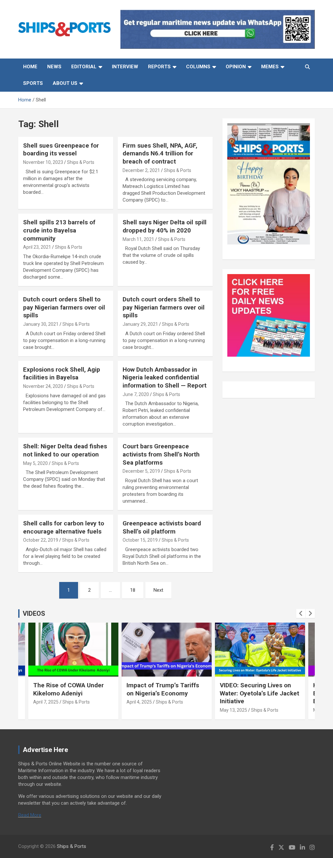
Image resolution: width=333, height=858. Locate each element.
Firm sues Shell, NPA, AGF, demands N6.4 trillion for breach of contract (160, 153)
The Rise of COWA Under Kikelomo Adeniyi (68, 689)
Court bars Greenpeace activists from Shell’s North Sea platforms (161, 454)
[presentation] (300, 613)
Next (158, 590)
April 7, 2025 (46, 702)
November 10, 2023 (43, 162)
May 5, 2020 (35, 463)
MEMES (270, 67)
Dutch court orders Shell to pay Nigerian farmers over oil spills (64, 307)
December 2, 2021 (141, 170)
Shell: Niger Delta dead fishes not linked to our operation (65, 450)
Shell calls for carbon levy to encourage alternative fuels (63, 527)
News (54, 67)
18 (132, 590)
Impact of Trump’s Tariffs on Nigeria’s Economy (163, 689)
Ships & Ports (80, 162)
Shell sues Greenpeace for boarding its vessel (61, 149)
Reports (159, 67)
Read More (29, 815)
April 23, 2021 (37, 247)
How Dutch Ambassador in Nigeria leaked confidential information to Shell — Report (164, 377)
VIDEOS (34, 613)
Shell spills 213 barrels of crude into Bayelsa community (59, 230)
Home (30, 67)
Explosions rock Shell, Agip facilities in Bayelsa (61, 373)
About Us (65, 83)
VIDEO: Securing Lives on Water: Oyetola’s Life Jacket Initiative (259, 693)
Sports (33, 83)
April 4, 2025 (139, 702)
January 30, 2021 (41, 324)
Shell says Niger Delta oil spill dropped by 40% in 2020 (164, 226)
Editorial (84, 67)
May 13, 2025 (233, 710)
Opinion (236, 67)
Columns (198, 67)
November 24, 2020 (43, 386)
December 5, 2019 (141, 471)
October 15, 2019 (140, 540)
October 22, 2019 (40, 540)
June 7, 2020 (136, 394)
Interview (125, 67)
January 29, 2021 (140, 324)
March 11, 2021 (138, 239)
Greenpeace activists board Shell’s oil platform (162, 527)
